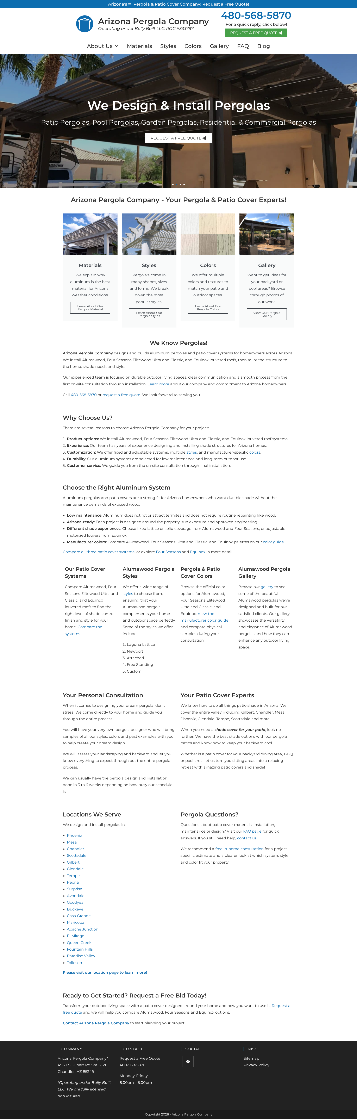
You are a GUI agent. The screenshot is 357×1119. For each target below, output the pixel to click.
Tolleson (74, 963)
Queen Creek (79, 942)
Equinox (197, 552)
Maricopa (75, 922)
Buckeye (75, 909)
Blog (263, 46)
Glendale (75, 869)
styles (192, 452)
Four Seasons (168, 552)
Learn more (158, 384)
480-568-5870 (256, 15)
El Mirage (75, 936)
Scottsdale (76, 855)
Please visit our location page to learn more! (105, 972)
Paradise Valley (81, 956)
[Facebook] (188, 1061)
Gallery (219, 46)
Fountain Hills (80, 949)
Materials (139, 46)
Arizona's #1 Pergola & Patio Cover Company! (178, 4)
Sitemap (251, 1058)
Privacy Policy (256, 1065)
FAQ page (252, 831)
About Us (100, 46)
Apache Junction (82, 929)
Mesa (72, 842)
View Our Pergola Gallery (266, 314)
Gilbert (73, 862)
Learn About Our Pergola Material (90, 307)
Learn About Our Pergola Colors (208, 307)
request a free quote (121, 395)
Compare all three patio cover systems (98, 552)
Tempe (73, 876)
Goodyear (76, 902)
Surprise (74, 889)
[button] (173, 184)
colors (254, 452)
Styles (168, 46)
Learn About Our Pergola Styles (149, 314)
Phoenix (74, 835)
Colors (193, 46)
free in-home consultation (239, 849)
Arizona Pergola (153, 21)
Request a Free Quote (140, 1058)
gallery (267, 587)
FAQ (243, 46)
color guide (273, 542)
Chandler (75, 849)
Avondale (75, 896)
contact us (247, 838)
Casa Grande (79, 916)
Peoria (73, 882)
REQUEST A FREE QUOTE (176, 138)
